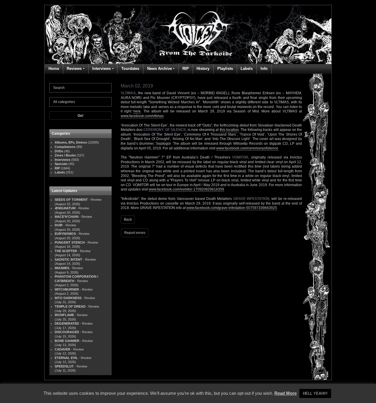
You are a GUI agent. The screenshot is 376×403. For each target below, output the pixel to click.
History (203, 68)
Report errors (134, 233)
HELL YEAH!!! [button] (315, 393)
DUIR (59, 225)
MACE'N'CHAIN (66, 216)
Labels (247, 68)
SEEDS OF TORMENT (71, 199)
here (137, 111)
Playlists (225, 68)
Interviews (101, 68)
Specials (61, 164)
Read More (285, 393)
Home (53, 68)
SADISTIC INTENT (68, 259)
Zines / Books (65, 155)
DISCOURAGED (67, 332)
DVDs (59, 151)
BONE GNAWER (67, 341)
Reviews (74, 68)
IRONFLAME (64, 315)
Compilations (65, 147)
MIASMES (62, 268)
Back (128, 219)
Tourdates (130, 68)
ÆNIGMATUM (65, 208)
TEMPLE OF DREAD (70, 306)
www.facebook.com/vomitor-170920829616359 (186, 189)
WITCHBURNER (67, 289)
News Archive (159, 68)
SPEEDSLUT (64, 366)
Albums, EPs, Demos (71, 142)
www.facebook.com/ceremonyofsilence (247, 148)
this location (229, 130)
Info (264, 68)
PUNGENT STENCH (70, 242)
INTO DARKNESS (68, 298)
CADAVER (62, 349)
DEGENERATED (67, 323)
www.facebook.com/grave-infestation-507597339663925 (232, 208)
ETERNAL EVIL (66, 358)
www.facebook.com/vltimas (142, 116)
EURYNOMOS (65, 233)
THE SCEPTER (66, 251)
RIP (185, 68)
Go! (80, 116)
